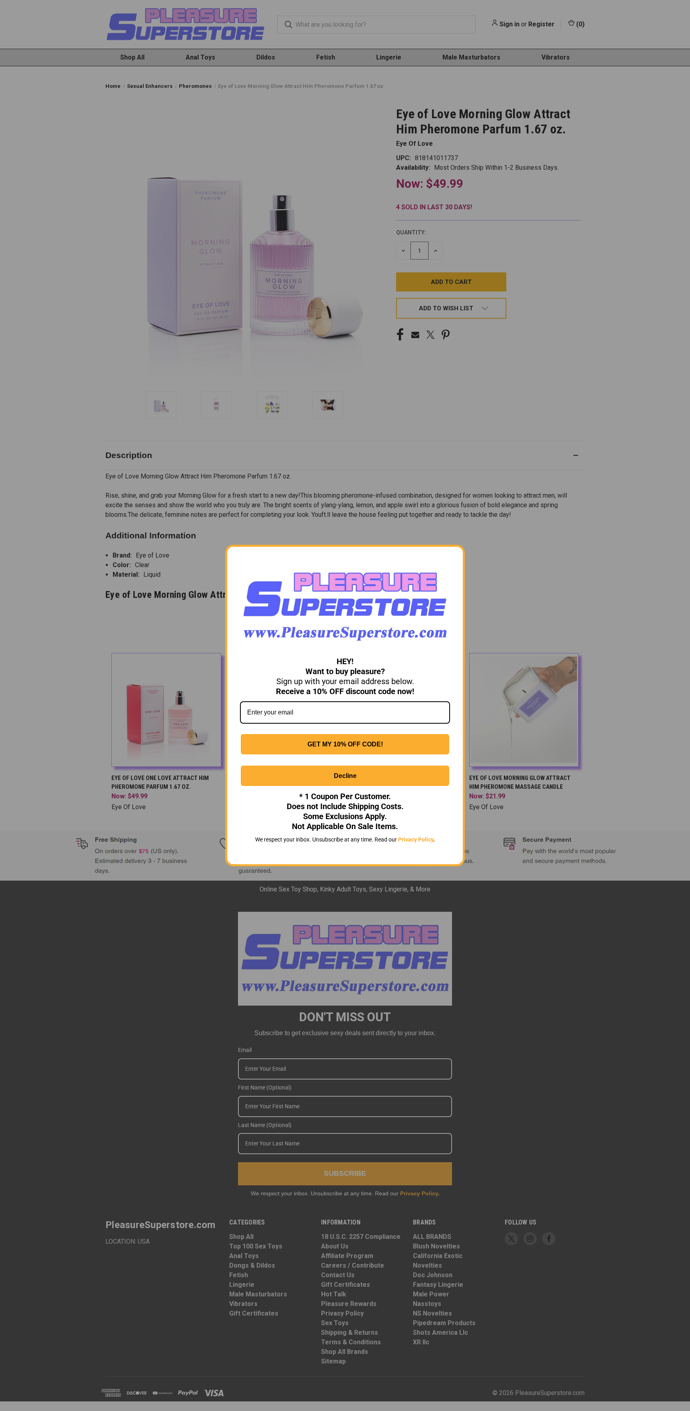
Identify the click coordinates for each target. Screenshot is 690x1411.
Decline (345, 775)
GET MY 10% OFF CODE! (345, 744)
